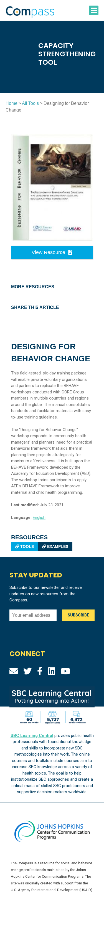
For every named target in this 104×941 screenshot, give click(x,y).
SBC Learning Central (32, 735)
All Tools (30, 103)
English (39, 517)
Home (11, 103)
